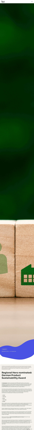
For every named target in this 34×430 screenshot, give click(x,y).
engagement (4, 349)
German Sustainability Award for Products (17, 416)
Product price (5, 385)
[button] (32, 2)
